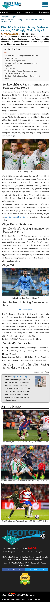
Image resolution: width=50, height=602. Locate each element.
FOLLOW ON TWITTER (36, 569)
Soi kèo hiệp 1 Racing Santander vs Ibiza (21, 71)
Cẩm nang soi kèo (44, 12)
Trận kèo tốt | (4, 12)
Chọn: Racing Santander (17, 61)
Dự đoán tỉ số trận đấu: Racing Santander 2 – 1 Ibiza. (23, 77)
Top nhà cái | (29, 12)
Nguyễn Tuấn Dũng (19, 377)
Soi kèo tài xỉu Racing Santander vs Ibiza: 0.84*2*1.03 (21, 64)
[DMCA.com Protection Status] (25, 579)
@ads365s (32, 548)
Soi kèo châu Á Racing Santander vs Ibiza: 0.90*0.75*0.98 (21, 57)
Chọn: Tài (12, 68)
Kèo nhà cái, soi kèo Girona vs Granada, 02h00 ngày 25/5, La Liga (24, 521)
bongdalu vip (28, 552)
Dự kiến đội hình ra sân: (17, 73)
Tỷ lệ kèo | (16, 12)
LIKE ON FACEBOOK (13, 569)
